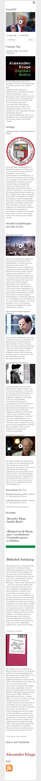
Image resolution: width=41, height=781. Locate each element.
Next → (31, 40)
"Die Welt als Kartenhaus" (15, 435)
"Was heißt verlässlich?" (15, 235)
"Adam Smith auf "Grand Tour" (17, 363)
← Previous (11, 40)
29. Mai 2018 (23, 35)
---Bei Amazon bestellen (14, 631)
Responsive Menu (34, 2)
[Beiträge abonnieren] (9, 766)
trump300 (11, 9)
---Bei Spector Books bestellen (16, 736)
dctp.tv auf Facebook (17, 742)
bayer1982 (12, 35)
